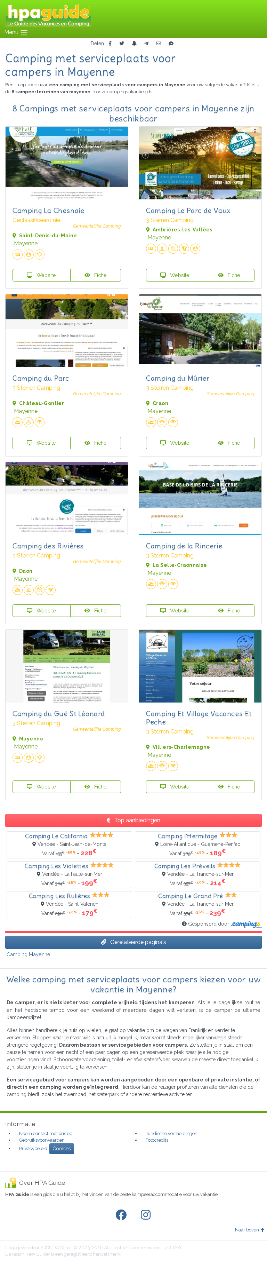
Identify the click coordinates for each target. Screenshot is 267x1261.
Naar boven (247, 1229)
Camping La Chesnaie (48, 210)
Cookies (61, 1148)
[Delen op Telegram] (146, 43)
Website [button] (45, 275)
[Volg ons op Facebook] (122, 1215)
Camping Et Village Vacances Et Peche (199, 717)
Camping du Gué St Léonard (59, 713)
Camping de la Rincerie (184, 545)
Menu (12, 32)
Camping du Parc (41, 378)
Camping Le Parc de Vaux (188, 210)
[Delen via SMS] (171, 43)
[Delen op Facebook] (110, 43)
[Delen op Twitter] (121, 43)
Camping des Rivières (48, 545)
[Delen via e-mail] (158, 43)
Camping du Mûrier (177, 378)
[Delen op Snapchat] (134, 43)
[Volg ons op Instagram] (147, 1215)
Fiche (100, 275)
